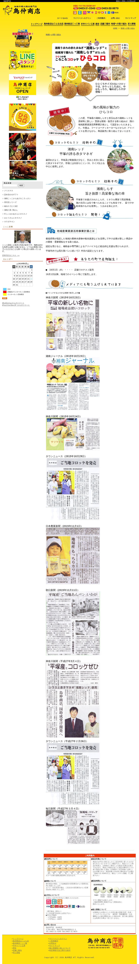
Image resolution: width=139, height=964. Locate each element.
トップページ (18, 939)
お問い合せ (115, 18)
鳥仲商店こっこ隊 (20, 943)
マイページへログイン (82, 18)
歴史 (14, 948)
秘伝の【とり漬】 (11, 206)
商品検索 (8, 183)
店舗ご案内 (17, 950)
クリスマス (8, 191)
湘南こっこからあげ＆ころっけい (17, 198)
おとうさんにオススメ (13, 218)
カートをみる (62, 18)
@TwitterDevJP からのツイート (16, 305)
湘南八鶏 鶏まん (11, 210)
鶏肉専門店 (7, 1)
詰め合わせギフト (11, 195)
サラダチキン (9, 222)
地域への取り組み (128, 28)
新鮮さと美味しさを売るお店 (125, 1)
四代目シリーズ (10, 202)
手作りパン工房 (19, 946)
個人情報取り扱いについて (59, 948)
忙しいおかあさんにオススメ (15, 214)
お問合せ (52, 943)
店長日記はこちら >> (11, 255)
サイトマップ (130, 18)
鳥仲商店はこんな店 (21, 941)
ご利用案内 (101, 18)
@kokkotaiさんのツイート (13, 303)
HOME (115, 28)
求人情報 (16, 953)
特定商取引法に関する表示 (59, 950)
